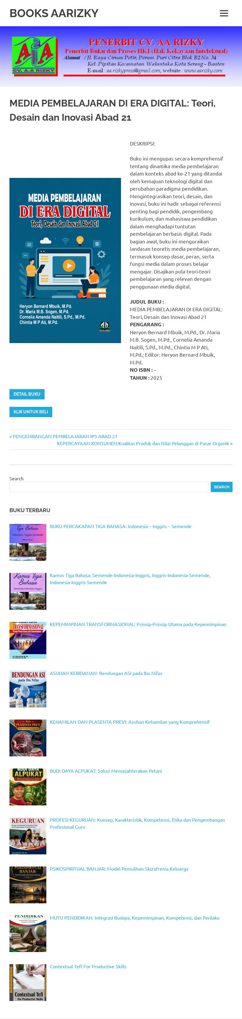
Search (16, 478)
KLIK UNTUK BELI (31, 411)
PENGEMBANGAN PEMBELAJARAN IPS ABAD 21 (64, 436)
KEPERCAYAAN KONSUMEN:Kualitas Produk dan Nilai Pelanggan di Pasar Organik (143, 443)
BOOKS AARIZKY (54, 13)
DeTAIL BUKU (27, 394)
